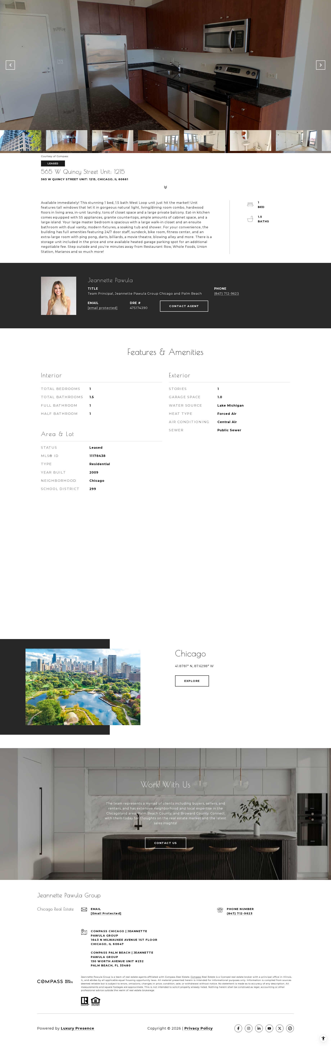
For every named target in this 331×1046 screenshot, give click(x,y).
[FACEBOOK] (238, 1028)
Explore (192, 681)
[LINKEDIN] (259, 1028)
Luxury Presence (77, 1028)
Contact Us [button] (165, 843)
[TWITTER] (279, 1028)
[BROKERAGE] (290, 1028)
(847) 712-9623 (226, 293)
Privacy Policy (198, 1028)
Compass (196, 977)
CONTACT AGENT (184, 306)
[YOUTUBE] (269, 1028)
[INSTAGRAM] (248, 1028)
